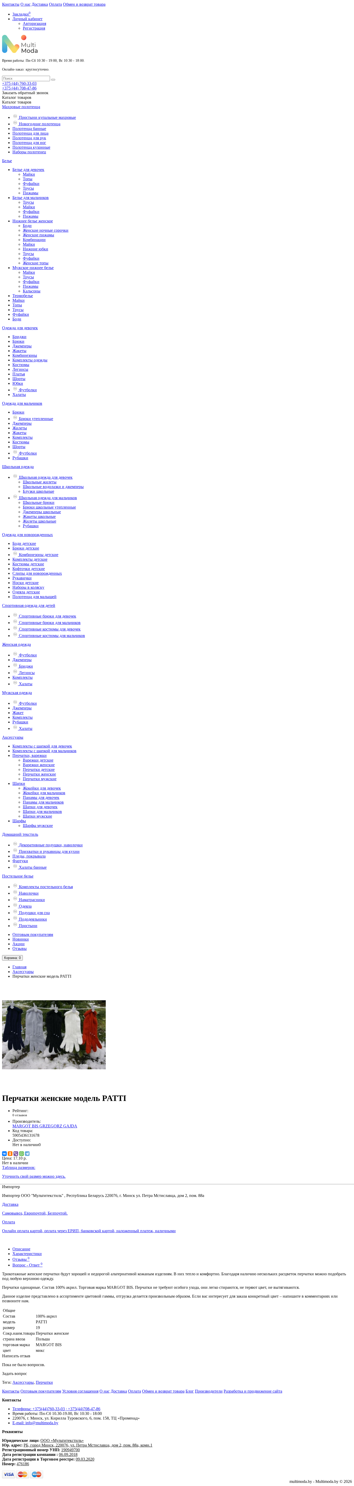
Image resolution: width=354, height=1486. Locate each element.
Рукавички (22, 578)
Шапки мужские (37, 816)
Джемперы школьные (42, 512)
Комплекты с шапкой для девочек (42, 746)
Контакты (10, 4)
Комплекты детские (29, 559)
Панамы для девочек (41, 797)
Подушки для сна (34, 912)
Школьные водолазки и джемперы (53, 486)
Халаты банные (32, 867)
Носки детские (25, 582)
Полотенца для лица (30, 133)
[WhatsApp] (21, 1153)
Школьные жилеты (39, 482)
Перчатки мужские (39, 779)
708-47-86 (19, 88)
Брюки (18, 341)
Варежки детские (38, 760)
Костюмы (20, 364)
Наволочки (28, 893)
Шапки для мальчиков (42, 811)
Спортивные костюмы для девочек (49, 629)
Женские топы (35, 263)
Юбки (17, 383)
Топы (27, 179)
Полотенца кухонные (31, 147)
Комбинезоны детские (38, 554)
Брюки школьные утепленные (49, 507)
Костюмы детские (28, 564)
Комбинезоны (24, 355)
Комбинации (34, 239)
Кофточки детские (28, 568)
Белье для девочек (28, 169)
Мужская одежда (17, 692)
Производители (209, 1391)
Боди (27, 225)
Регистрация (34, 28)
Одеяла (25, 906)
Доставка (40, 4)
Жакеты (19, 350)
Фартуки (20, 861)
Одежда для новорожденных (27, 534)
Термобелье (22, 295)
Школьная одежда (18, 466)
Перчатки (44, 1382)
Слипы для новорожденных (37, 573)
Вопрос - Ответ (27, 1265)
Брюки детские (25, 548)
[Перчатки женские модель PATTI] (54, 1085)
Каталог (16, 102)
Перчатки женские (39, 774)
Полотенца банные (29, 128)
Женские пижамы (38, 235)
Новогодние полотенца (39, 124)
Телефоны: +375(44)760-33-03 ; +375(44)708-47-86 (56, 1409)
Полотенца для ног (29, 142)
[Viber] (15, 1153)
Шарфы (19, 821)
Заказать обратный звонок (25, 93)
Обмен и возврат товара (84, 4)
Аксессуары (12, 737)
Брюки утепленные (35, 418)
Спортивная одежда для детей (28, 605)
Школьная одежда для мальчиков (47, 498)
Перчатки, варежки (29, 755)
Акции (18, 944)
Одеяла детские (26, 592)
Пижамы (30, 193)
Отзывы (19, 948)
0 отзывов (19, 1115)
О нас (25, 4)
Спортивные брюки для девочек (47, 616)
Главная (19, 967)
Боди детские (24, 543)
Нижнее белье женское (32, 221)
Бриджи (19, 336)
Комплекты (22, 437)
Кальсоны (31, 291)
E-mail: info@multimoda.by (35, 1423)
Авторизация (34, 23)
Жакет (18, 712)
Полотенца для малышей (34, 596)
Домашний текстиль (20, 834)
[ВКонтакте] (4, 1153)
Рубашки (20, 458)
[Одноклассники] (10, 1153)
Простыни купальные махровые (47, 117)
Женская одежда (16, 644)
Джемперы (22, 346)
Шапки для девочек (40, 807)
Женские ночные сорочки (45, 230)
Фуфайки (31, 183)
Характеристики (27, 1253)
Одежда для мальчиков (22, 403)
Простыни (27, 925)
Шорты (18, 378)
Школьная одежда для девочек (45, 477)
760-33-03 (19, 83)
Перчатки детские (39, 769)
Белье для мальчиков (30, 197)
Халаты (19, 394)
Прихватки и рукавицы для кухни (49, 851)
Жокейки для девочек (42, 788)
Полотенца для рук (29, 138)
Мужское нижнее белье (33, 267)
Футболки (27, 390)
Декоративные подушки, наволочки (50, 845)
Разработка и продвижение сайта (253, 1391)
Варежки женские (39, 765)
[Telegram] (27, 1153)
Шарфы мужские (38, 825)
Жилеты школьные (39, 521)
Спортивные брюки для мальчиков (49, 622)
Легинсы (20, 369)
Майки (29, 174)
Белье (7, 161)
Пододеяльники (32, 919)
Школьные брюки (38, 502)
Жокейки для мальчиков (44, 793)
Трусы (28, 188)
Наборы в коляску (28, 587)
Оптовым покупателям (32, 934)
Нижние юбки (35, 249)
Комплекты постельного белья (45, 887)
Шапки (18, 783)
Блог (190, 1391)
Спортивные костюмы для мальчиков (51, 635)
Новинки (20, 939)
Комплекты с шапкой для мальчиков (44, 751)
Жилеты (19, 428)
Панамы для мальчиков (43, 802)
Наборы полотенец (29, 152)
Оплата (55, 4)
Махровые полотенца (21, 107)
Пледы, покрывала (29, 856)
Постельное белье (17, 876)
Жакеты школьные (39, 516)
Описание (21, 1249)
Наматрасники (31, 900)
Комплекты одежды (29, 360)
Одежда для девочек (20, 328)
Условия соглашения (80, 1391)
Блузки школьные (38, 491)
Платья (18, 374)
